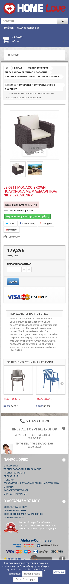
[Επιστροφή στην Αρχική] (7, 68)
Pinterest (12, 229)
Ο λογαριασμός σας (28, 27)
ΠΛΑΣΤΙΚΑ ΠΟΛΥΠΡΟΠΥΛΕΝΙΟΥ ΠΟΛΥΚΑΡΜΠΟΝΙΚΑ (32, 76)
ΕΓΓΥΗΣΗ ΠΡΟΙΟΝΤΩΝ (15, 493)
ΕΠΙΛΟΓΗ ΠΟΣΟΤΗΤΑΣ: (19, 264)
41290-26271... (44, 398)
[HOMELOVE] (34, 8)
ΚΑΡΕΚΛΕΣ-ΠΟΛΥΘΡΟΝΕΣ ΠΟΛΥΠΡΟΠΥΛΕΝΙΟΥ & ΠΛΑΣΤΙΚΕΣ (30, 87)
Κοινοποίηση (28, 223)
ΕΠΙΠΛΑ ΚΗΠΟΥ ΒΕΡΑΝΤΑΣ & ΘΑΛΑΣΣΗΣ (26, 72)
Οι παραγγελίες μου (15, 507)
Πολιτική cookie (32, 573)
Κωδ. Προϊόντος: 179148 (21, 204)
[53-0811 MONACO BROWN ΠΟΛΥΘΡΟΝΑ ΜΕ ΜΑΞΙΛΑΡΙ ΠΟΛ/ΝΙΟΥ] (17, 169)
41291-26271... (12, 398)
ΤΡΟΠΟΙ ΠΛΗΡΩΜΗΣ (14, 472)
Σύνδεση (9, 27)
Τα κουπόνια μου (14, 517)
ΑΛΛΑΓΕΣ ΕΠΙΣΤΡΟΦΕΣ (16, 490)
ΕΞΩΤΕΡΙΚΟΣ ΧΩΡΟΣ (37, 68)
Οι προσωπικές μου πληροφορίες (23, 514)
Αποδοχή (59, 571)
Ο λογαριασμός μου (22, 501)
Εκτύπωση (14, 236)
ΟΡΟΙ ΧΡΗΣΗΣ (11, 476)
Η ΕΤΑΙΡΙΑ (9, 479)
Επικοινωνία (11, 465)
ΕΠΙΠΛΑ (18, 68)
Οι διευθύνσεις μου (15, 510)
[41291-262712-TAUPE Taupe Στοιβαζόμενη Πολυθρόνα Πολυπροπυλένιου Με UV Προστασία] (18, 380)
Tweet (11, 223)
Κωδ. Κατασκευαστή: (15, 210)
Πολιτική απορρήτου (26, 579)
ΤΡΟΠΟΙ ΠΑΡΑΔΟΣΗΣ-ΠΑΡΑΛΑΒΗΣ (22, 469)
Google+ (47, 223)
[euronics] (14, 558)
